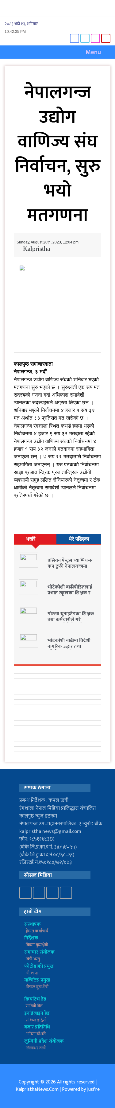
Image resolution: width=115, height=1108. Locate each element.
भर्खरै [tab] (30, 539)
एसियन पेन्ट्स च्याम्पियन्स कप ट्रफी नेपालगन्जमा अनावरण (70, 566)
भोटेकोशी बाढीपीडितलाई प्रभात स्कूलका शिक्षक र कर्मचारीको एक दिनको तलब (70, 596)
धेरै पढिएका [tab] (79, 539)
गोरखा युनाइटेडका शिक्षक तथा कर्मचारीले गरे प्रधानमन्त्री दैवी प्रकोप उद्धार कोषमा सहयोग (71, 623)
